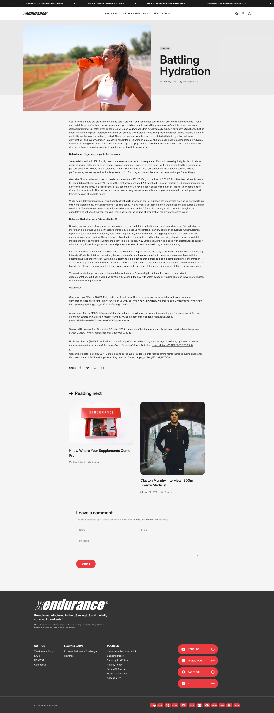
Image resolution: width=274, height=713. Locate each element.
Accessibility (114, 677)
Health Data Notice (117, 673)
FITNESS (165, 48)
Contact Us (40, 664)
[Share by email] (102, 368)
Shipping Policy (115, 655)
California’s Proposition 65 (121, 651)
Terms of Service (154, 519)
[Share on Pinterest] (95, 368)
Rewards (68, 655)
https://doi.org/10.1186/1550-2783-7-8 (172, 345)
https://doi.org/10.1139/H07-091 (153, 357)
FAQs (37, 655)
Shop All (109, 13)
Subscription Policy (117, 660)
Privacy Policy (134, 519)
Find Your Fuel (162, 13)
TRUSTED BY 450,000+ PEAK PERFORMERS (26, 3)
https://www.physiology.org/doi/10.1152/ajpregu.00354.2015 (101, 304)
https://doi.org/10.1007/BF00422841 (114, 332)
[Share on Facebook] (80, 368)
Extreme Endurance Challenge (80, 651)
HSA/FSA (39, 660)
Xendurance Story (44, 651)
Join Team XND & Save (135, 13)
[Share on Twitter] (87, 368)
